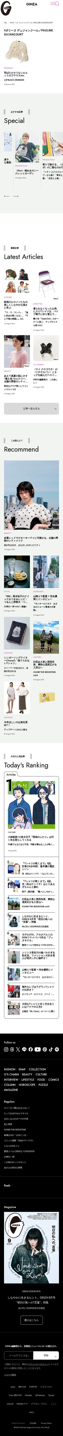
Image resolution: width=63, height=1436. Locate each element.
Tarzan (51, 1395)
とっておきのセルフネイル (16, 1113)
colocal (10, 1403)
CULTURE (41, 1074)
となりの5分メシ (11, 1146)
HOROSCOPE (27, 1085)
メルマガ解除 (10, 1375)
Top (5, 23)
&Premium (40, 1395)
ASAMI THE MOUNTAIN (15, 1129)
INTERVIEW (11, 1080)
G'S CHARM (11, 1074)
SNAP (22, 1069)
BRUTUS (22, 1386)
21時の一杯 (9, 1157)
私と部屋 (8, 1124)
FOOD (41, 1080)
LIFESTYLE (28, 1080)
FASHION (9, 1069)
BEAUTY (27, 1074)
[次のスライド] (11, 196)
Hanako (28, 1395)
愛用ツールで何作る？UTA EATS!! (19, 1151)
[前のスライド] (6, 196)
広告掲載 (33, 1423)
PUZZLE (43, 1085)
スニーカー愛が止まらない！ (17, 1108)
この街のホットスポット (15, 1162)
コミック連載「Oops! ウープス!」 (19, 1140)
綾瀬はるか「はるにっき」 (16, 1135)
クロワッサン (46, 1386)
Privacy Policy (46, 1423)
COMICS (53, 1080)
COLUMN (9, 1085)
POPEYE (33, 1386)
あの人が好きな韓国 (13, 1167)
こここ (54, 1403)
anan (13, 1386)
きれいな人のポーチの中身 (16, 1119)
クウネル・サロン (39, 1403)
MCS (31, 1412)
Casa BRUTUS (15, 1395)
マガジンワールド (18, 1423)
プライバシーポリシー (38, 1364)
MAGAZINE (11, 1090)
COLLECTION (37, 1069)
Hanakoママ (22, 1403)
